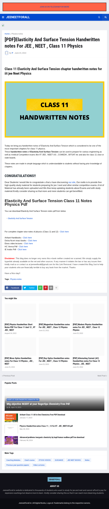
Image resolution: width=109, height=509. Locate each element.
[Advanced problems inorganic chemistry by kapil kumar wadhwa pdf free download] (11, 440)
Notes (87, 460)
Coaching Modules (13, 460)
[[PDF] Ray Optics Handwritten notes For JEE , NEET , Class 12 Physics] (54, 346)
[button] (3, 17)
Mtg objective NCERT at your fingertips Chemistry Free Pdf (38, 404)
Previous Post (9, 376)
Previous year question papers (17, 465)
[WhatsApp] (40, 288)
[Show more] (56, 288)
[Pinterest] (45, 288)
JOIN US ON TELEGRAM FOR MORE (54, 7)
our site (71, 182)
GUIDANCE (59, 460)
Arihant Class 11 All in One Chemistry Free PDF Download (42, 415)
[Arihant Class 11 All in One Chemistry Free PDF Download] (11, 418)
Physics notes (17, 34)
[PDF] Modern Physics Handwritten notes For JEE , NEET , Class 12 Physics (87, 327)
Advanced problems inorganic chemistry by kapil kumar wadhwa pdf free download (52, 437)
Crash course (30, 460)
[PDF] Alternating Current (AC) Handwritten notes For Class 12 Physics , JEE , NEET (86, 361)
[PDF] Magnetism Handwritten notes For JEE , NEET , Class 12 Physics (54, 326)
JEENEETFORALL (18, 17)
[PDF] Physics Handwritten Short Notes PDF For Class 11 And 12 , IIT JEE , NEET (20, 327)
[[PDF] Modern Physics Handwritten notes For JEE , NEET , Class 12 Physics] (88, 313)
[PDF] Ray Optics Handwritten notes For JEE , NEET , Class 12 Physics (54, 359)
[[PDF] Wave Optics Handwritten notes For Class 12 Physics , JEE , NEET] (20, 346)
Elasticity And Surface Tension (20, 218)
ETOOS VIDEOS (45, 460)
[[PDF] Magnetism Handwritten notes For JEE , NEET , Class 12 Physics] (54, 313)
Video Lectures (39, 465)
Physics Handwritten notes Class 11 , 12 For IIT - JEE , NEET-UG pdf (46, 426)
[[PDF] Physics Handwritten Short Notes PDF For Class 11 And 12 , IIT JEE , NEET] (20, 313)
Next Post (102, 376)
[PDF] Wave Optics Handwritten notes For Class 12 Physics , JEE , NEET (19, 361)
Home (7, 34)
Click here (64, 231)
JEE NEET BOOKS (74, 460)
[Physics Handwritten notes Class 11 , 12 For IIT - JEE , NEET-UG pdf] (11, 429)
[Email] (51, 288)
